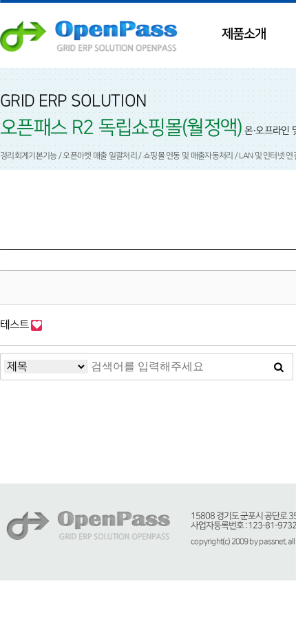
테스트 (15, 324)
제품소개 (244, 34)
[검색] (279, 367)
